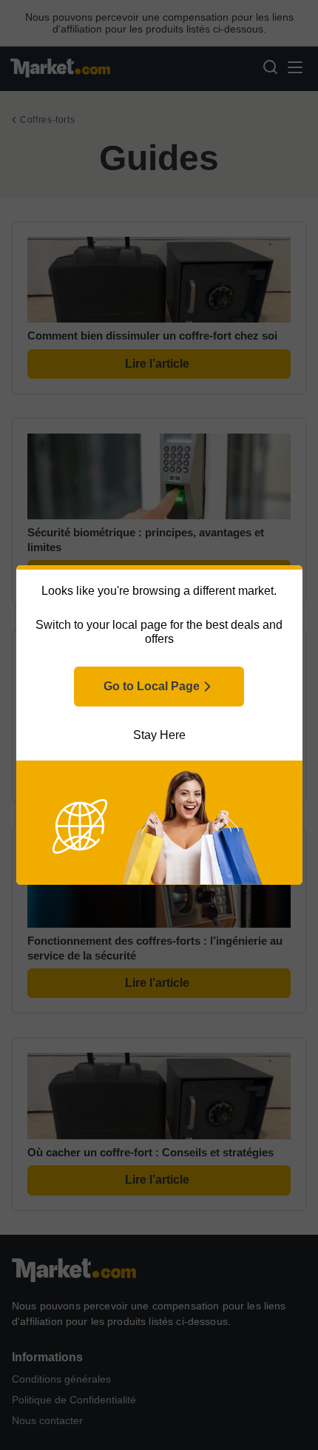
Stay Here (159, 735)
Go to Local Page (152, 686)
